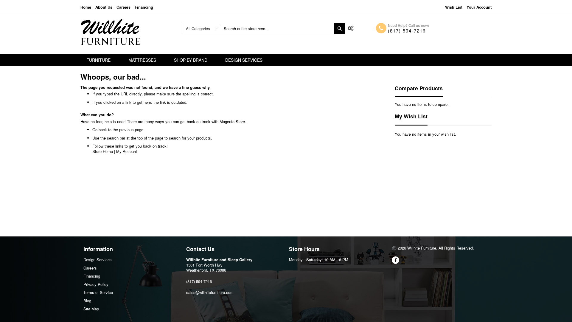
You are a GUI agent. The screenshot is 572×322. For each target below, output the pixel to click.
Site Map (91, 309)
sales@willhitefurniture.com (210, 292)
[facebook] (395, 260)
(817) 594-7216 (407, 30)
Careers (123, 7)
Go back (99, 129)
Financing (144, 7)
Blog (87, 301)
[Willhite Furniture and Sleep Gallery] (110, 32)
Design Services (97, 259)
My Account (126, 151)
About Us (103, 7)
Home (85, 7)
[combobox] (277, 28)
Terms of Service (98, 292)
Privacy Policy (95, 284)
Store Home (102, 151)
